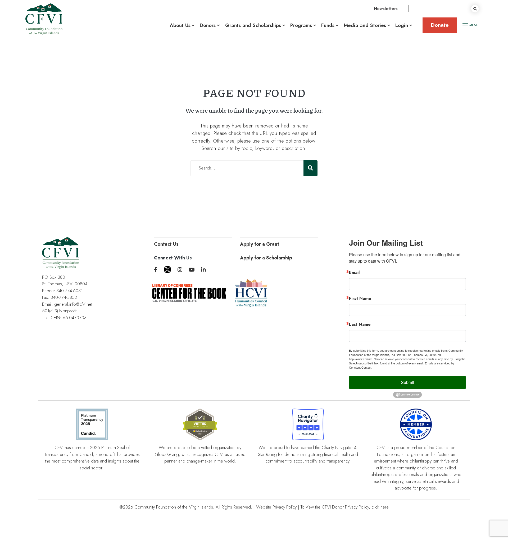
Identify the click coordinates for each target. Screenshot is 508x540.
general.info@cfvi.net (73, 304)
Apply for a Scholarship (266, 257)
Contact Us (166, 244)
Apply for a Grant (259, 244)
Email (354, 273)
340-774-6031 (69, 290)
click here (380, 507)
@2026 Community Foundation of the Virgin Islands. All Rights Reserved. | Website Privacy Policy (208, 507)
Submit (407, 382)
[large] (155, 270)
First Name (360, 298)
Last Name (360, 324)
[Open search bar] (475, 8)
